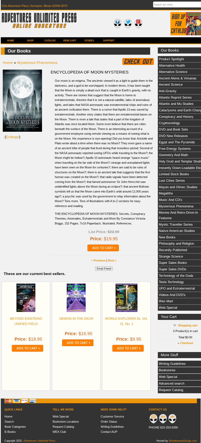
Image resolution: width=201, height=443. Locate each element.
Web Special (61, 416)
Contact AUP (109, 431)
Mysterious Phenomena (37, 63)
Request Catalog (63, 426)
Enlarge (12, 137)
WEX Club (59, 431)
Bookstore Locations (66, 421)
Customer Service (112, 416)
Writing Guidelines (112, 426)
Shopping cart (187, 325)
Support (108, 40)
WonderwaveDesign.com (183, 440)
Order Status (109, 421)
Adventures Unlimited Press (40, 440)
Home (10, 40)
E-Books (10, 431)
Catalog (50, 40)
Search (9, 421)
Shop (30, 40)
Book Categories (15, 426)
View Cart (69, 40)
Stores (89, 40)
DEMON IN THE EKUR (76, 318)
